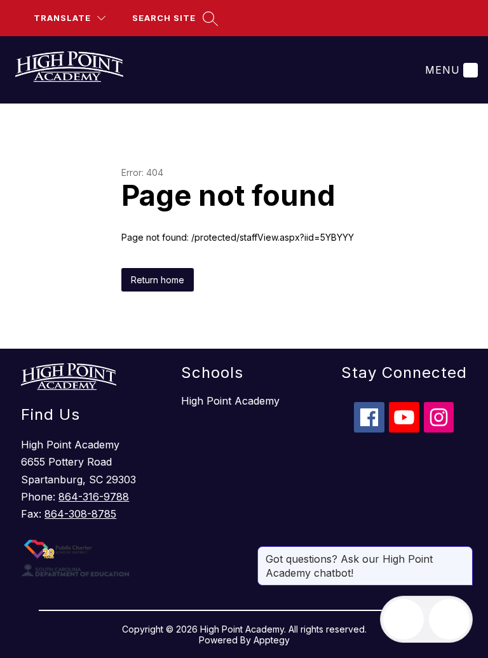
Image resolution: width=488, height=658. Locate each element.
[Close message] (462, 552)
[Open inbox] (403, 619)
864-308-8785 (80, 513)
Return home (157, 279)
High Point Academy (230, 400)
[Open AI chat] (449, 619)
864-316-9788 (93, 496)
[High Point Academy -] (77, 69)
